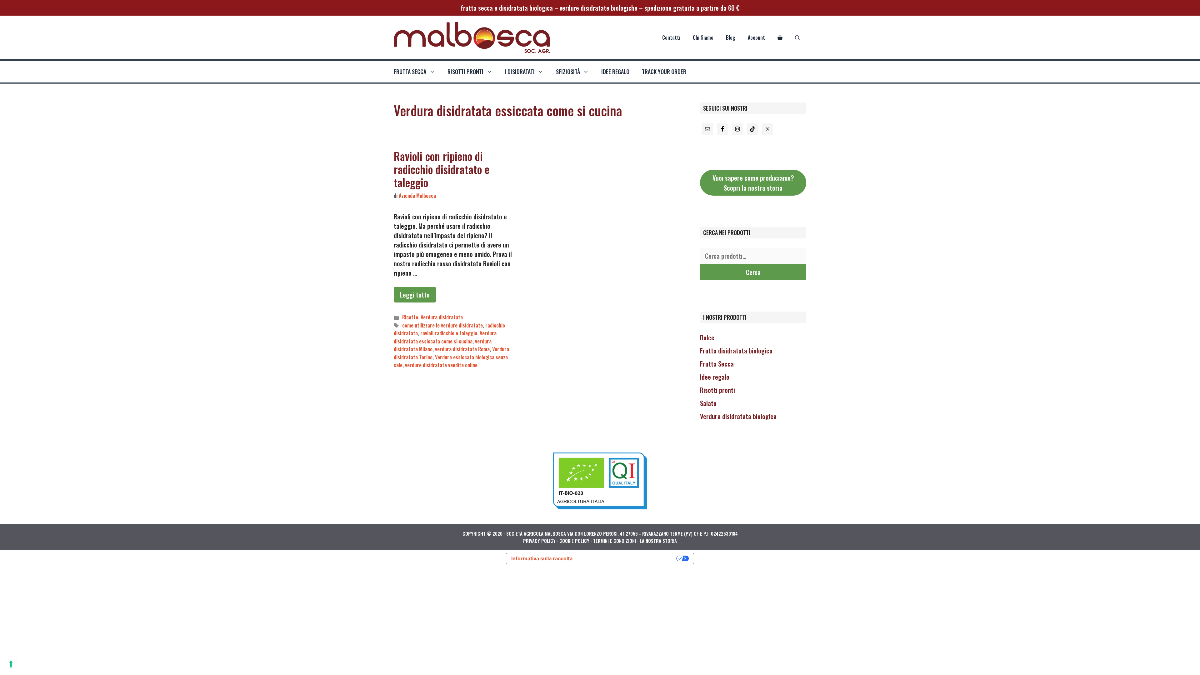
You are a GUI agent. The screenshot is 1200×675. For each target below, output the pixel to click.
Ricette (410, 317)
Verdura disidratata (442, 317)
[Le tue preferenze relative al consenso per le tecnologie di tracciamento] (11, 664)
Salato (708, 403)
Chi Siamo (703, 37)
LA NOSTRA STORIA (658, 540)
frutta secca (410, 72)
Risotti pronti (717, 390)
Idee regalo (615, 72)
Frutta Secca (717, 363)
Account (756, 37)
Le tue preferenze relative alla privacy (627, 558)
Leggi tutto (415, 294)
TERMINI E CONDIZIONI (614, 540)
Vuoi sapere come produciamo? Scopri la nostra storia (753, 182)
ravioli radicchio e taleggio (448, 333)
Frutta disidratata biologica (736, 350)
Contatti (671, 37)
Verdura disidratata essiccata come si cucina (445, 337)
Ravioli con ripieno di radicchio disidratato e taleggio (441, 169)
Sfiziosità (568, 72)
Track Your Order (664, 72)
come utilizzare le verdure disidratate (442, 325)
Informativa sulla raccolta (541, 558)
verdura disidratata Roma (462, 349)
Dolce (707, 337)
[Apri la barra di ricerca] (797, 37)
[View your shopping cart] (780, 37)
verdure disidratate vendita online (441, 365)
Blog (730, 37)
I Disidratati (520, 72)
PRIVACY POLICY (539, 540)
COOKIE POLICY (574, 540)
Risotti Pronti (465, 72)
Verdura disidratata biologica (738, 416)
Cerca (753, 272)
